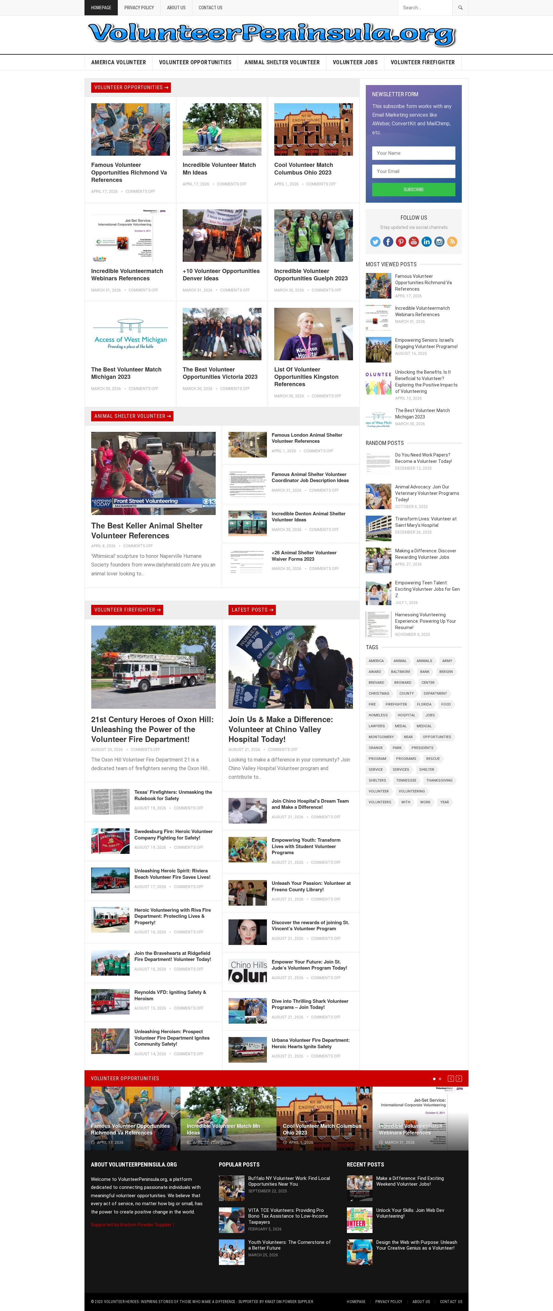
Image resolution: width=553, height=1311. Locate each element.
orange (376, 748)
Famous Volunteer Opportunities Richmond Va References (129, 172)
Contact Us (210, 7)
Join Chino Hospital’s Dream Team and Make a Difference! (310, 804)
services (401, 770)
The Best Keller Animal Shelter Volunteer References (147, 530)
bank (424, 672)
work (425, 802)
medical (424, 726)
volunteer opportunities (195, 62)
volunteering (412, 791)
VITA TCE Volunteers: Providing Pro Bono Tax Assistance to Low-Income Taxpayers (288, 1216)
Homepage (101, 7)
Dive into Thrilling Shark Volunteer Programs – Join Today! (310, 1004)
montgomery (381, 737)
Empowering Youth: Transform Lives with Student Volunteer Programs (306, 846)
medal (401, 726)
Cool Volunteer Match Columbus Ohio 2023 (303, 168)
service (376, 770)
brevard (376, 683)
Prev (451, 1078)
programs (406, 759)
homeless (378, 715)
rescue (433, 759)
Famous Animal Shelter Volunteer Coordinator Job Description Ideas (310, 477)
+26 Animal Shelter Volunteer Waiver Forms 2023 (304, 555)
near (408, 737)
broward (403, 683)
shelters (377, 780)
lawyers (377, 726)
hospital (406, 715)
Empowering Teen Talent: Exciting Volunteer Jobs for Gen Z (427, 589)
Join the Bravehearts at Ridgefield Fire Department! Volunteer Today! (172, 956)
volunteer (379, 791)
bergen (446, 672)
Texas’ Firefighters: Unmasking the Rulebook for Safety (173, 795)
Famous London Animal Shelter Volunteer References (307, 438)
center (428, 683)
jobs (430, 715)
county (406, 693)
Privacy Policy (139, 7)
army (447, 661)
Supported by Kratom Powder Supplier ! (132, 1225)
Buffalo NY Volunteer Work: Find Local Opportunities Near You (289, 1181)
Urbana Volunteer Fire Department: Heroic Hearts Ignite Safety (311, 1043)
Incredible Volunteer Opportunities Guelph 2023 (311, 274)
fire (372, 704)
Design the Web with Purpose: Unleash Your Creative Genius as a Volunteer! (416, 1245)
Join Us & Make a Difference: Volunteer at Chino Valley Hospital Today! (280, 729)
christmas (379, 693)
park (397, 748)
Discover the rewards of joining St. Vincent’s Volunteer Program (310, 925)
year (444, 802)
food (446, 704)
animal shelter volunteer (282, 62)
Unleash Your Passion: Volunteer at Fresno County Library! (311, 886)
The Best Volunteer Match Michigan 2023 (126, 373)
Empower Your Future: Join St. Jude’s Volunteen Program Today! (309, 965)
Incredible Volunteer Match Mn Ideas (219, 168)
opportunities (437, 737)
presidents (423, 748)
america (376, 661)
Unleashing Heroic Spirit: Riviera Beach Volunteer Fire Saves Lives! (172, 873)
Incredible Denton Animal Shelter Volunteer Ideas (309, 516)
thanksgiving (439, 780)
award (375, 672)
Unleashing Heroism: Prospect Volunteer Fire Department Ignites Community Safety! (172, 1037)
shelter (426, 770)
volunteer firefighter (423, 62)
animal (400, 661)
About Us (176, 7)
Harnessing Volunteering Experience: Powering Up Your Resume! (425, 621)
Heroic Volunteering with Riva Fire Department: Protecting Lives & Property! (172, 916)
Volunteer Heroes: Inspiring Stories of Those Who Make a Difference (170, 1301)
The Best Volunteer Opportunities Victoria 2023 (220, 373)
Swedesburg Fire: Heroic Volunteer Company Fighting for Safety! (173, 834)
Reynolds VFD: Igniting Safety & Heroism (170, 995)
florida (424, 704)
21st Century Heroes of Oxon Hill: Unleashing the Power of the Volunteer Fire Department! (152, 729)
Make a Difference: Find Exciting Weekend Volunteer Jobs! (410, 1181)
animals (424, 661)
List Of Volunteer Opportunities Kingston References (306, 376)
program (377, 759)
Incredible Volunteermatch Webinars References (127, 274)
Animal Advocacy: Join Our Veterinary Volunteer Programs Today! (427, 493)
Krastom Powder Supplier (289, 1301)
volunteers (380, 802)
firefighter (396, 704)
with (405, 802)
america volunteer (118, 62)
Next (459, 1078)
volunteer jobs (355, 62)
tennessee (406, 780)
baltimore (400, 672)
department (435, 693)
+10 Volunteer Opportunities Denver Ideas (221, 274)
